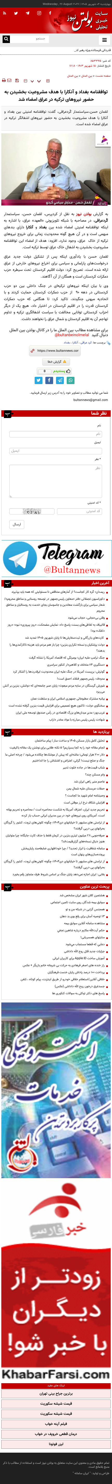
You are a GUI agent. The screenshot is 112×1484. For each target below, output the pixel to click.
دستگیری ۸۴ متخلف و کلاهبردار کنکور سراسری (76, 664)
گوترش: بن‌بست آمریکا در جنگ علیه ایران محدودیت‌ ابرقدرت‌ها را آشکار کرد (59, 671)
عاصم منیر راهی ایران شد (89, 781)
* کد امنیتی (94, 503)
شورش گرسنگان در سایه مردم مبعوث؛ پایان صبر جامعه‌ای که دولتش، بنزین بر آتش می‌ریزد (54, 688)
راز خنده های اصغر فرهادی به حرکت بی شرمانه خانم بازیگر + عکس (64, 965)
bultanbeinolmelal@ (72, 335)
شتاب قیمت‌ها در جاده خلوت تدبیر (84, 767)
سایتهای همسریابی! (92, 937)
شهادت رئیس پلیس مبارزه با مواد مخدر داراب (77, 719)
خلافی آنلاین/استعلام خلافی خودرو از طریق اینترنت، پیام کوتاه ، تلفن (63, 979)
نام (99, 425)
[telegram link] (60, 380)
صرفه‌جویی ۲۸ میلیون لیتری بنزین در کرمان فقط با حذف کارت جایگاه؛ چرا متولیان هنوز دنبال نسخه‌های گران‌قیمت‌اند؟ (55, 838)
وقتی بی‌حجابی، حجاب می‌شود (86, 618)
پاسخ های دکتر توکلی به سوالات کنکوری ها (78, 993)
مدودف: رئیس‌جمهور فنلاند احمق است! (81, 678)
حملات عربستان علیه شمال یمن (85, 788)
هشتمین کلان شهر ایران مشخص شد (82, 895)
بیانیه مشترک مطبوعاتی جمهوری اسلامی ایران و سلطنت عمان (68, 698)
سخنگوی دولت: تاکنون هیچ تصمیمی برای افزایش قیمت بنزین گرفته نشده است (57, 705)
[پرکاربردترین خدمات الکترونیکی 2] (56, 1090)
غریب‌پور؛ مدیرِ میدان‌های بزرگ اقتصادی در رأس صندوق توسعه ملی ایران (60, 712)
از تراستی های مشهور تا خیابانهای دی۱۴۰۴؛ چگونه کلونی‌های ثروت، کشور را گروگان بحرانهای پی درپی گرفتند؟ (54, 825)
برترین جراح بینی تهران (56, 1394)
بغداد (67, 343)
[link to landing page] (86, 20)
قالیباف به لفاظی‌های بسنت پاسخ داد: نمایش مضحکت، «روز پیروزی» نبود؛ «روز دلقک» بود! (56, 628)
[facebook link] (49, 380)
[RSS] (5, 13)
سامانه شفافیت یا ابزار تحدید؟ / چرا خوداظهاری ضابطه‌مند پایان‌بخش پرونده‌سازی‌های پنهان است (63, 851)
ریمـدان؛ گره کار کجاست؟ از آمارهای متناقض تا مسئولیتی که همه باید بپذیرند (58, 592)
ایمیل (97, 442)
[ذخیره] (17, 80)
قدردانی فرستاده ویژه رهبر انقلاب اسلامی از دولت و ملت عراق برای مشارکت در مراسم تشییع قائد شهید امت (59, 53)
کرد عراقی (86, 343)
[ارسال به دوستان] (9, 80)
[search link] (6, 39)
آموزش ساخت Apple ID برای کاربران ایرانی (79, 958)
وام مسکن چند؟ (95, 774)
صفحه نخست (103, 76)
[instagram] (39, 13)
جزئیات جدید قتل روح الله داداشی (84, 951)
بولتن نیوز (83, 214)
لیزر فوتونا (56, 1444)
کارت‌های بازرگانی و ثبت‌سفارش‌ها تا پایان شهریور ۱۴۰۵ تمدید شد (65, 637)
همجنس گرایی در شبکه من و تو (85, 909)
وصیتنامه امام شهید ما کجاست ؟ (85, 795)
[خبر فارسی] (56, 1279)
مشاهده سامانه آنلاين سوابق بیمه (84, 923)
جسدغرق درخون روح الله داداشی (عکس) (80, 986)
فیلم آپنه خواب (56, 1424)
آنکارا (75, 343)
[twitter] (16, 14)
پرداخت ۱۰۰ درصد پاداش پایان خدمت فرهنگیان (76, 972)
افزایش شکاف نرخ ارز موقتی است (84, 802)
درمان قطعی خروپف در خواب (56, 1434)
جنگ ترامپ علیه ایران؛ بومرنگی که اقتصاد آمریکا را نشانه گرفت (67, 657)
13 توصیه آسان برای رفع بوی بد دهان (82, 916)
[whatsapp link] (70, 380)
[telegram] (27, 13)
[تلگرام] (56, 558)
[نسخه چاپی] (3, 80)
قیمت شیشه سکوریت (56, 1404)
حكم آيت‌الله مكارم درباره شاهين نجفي (81, 930)
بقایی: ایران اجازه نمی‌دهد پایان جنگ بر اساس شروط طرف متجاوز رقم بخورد (59, 874)
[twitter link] (38, 380)
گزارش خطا (54, 361)
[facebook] (50, 13)
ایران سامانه (81, 1473)
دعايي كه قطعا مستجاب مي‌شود (85, 944)
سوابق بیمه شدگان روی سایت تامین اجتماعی (78, 902)
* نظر (98, 459)
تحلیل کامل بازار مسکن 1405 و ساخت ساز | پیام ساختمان (70, 740)
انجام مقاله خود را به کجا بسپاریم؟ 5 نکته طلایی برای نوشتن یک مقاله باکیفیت (57, 747)
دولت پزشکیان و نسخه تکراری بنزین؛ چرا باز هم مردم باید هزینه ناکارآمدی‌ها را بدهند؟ (57, 647)
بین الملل (86, 76)
